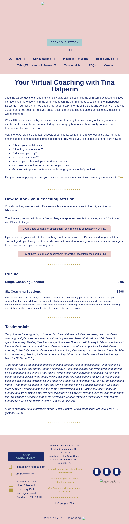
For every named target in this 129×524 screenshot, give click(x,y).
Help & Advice (105, 58)
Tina (120, 177)
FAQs (92, 65)
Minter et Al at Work (75, 58)
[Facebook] (97, 472)
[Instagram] (107, 472)
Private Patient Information (64, 497)
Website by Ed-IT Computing (63, 518)
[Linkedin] (117, 472)
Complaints (76, 469)
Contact (109, 65)
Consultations (42, 58)
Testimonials (72, 65)
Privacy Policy (65, 472)
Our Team (15, 58)
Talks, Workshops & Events (34, 65)
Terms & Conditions (57, 469)
